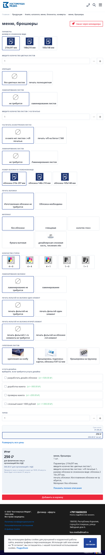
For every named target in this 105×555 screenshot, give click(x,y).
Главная (5, 14)
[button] (94, 5)
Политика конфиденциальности (19, 521)
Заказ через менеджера (88, 24)
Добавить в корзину (52, 497)
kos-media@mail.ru (79, 532)
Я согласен (90, 543)
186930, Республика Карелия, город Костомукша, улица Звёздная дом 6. (84, 524)
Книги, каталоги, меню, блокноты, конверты (45, 14)
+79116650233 (78, 512)
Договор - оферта (46, 512)
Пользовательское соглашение (19, 525)
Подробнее (22, 548)
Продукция (17, 14)
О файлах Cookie (12, 529)
